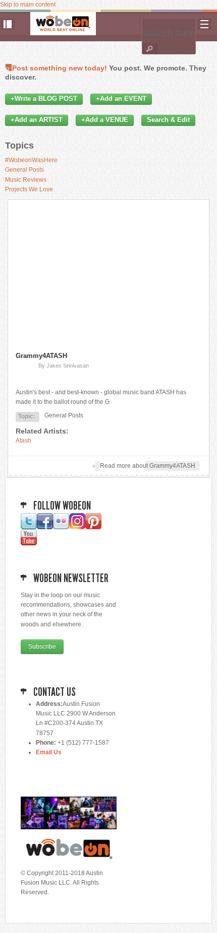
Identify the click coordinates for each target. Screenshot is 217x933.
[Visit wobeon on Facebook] (45, 527)
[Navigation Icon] (204, 24)
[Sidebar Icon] (7, 24)
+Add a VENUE (104, 119)
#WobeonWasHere (31, 160)
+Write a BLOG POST (44, 98)
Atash (23, 440)
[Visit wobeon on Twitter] (29, 527)
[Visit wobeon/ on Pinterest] (93, 527)
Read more (147, 465)
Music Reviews (25, 179)
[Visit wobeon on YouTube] (29, 543)
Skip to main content (28, 4)
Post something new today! (59, 68)
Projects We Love (29, 189)
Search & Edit (168, 119)
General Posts (24, 169)
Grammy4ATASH (41, 356)
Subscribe (42, 646)
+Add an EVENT (121, 98)
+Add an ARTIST (37, 119)
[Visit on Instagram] (77, 527)
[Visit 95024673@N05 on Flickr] (61, 527)
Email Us (49, 752)
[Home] (63, 23)
